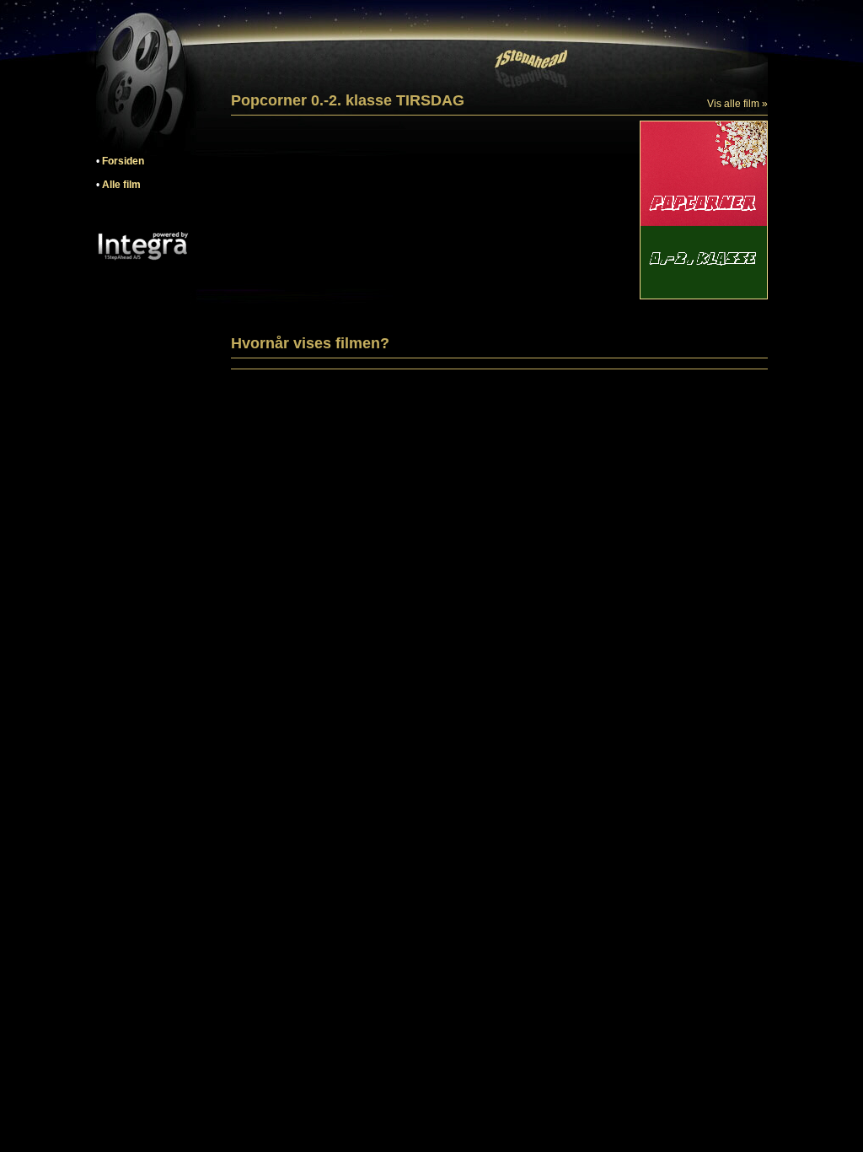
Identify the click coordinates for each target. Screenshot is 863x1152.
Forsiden (123, 161)
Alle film (121, 185)
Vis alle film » (737, 104)
